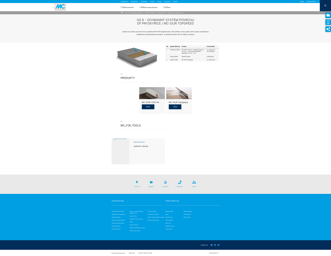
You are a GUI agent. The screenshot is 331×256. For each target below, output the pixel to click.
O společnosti (124, 1)
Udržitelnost (144, 1)
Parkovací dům (161, 12)
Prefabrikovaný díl (170, 226)
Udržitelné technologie (153, 214)
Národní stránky (311, 1)
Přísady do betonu (134, 224)
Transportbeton (187, 214)
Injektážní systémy (116, 217)
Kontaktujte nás (213, 253)
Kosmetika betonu (116, 226)
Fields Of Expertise (150, 12)
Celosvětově (134, 1)
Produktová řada (118, 201)
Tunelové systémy (152, 211)
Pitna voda (168, 223)
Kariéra (152, 1)
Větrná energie (186, 217)
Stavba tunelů (169, 229)
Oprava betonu (133, 216)
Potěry (131, 222)
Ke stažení (167, 1)
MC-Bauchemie (60, 7)
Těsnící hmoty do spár (135, 230)
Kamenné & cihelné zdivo (118, 223)
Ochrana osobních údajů (145, 253)
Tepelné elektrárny (187, 211)
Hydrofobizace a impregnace (119, 214)
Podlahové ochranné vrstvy (175, 12)
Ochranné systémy (116, 229)
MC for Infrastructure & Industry (134, 12)
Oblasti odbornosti (172, 201)
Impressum (132, 253)
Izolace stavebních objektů (118, 220)
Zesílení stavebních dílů (153, 220)
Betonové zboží (169, 211)
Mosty (167, 214)
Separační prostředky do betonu (137, 227)
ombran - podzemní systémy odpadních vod (136, 212)
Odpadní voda (169, 217)
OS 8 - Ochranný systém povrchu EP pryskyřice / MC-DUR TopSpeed (139, 16)
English (302, 1)
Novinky (159, 1)
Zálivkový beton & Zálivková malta (156, 217)
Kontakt (175, 1)
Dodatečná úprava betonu (118, 211)
